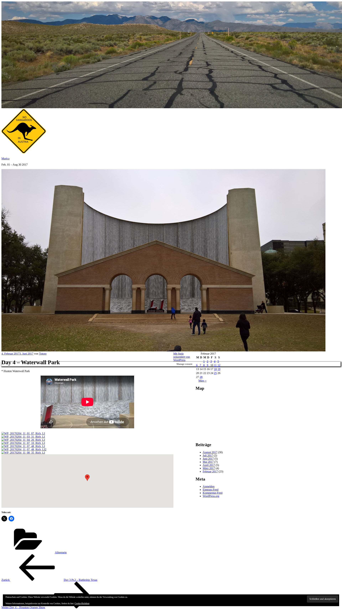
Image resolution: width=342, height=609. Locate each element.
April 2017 (209, 465)
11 (215, 365)
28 (201, 376)
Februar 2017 (210, 471)
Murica (5, 158)
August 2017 (210, 452)
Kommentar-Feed (212, 492)
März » (202, 380)
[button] (87, 477)
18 (215, 369)
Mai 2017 (208, 461)
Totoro (42, 353)
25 (215, 373)
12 (218, 365)
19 (218, 369)
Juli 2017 (208, 455)
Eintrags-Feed (210, 489)
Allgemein (61, 552)
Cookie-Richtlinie (82, 603)
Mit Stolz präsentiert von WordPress (181, 357)
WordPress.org (211, 496)
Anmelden (208, 486)
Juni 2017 (208, 458)
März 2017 (209, 468)
